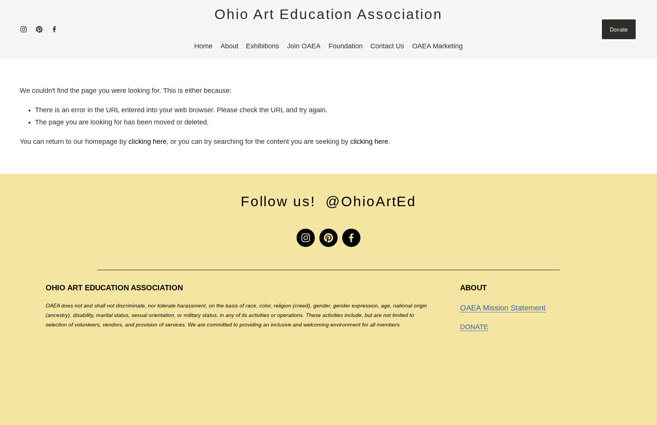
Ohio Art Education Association (328, 14)
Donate (619, 29)
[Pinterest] (39, 29)
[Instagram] (23, 29)
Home (203, 46)
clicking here (148, 141)
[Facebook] (54, 29)
